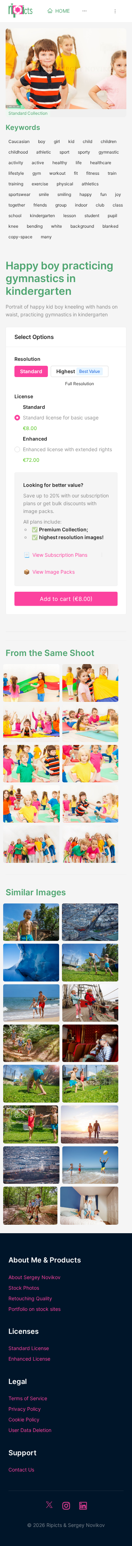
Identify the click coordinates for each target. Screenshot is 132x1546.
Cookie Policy (23, 1419)
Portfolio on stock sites (34, 1309)
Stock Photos (23, 1288)
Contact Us (21, 1470)
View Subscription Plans (55, 555)
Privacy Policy (24, 1409)
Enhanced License (29, 1359)
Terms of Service (27, 1398)
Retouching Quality (30, 1298)
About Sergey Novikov (34, 1277)
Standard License (28, 1348)
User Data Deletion (29, 1430)
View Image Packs (49, 572)
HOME (62, 11)
